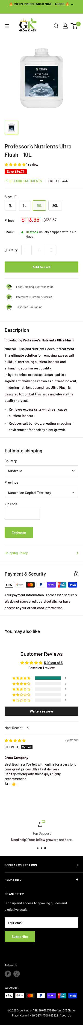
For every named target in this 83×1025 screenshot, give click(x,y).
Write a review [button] (41, 711)
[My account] (65, 25)
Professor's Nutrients (23, 181)
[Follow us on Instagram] (16, 974)
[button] (15, 164)
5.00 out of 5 (53, 663)
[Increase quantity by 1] (51, 250)
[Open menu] (7, 26)
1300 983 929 (50, 1015)
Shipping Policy (16, 553)
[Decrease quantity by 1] (26, 250)
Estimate (19, 532)
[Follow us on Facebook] (8, 974)
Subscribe (20, 936)
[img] (15, 740)
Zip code (11, 504)
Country (11, 461)
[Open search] (56, 25)
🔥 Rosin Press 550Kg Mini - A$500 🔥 (39, 4)
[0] (74, 26)
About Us (65, 1015)
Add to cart (41, 267)
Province (11, 482)
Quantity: (12, 250)
